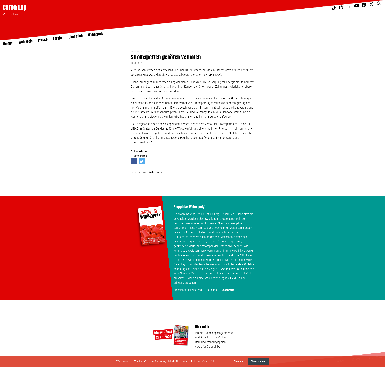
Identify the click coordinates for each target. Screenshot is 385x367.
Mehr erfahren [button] (210, 361)
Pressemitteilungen (144, 51)
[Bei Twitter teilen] (142, 161)
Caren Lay (14, 7)
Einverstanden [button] (258, 361)
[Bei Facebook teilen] (134, 161)
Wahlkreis (134, 51)
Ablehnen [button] (239, 361)
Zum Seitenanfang (153, 172)
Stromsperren (139, 156)
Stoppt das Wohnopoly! (189, 207)
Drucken (136, 172)
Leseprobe (227, 290)
